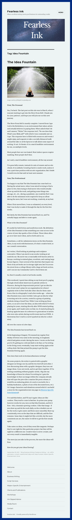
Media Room (12, 504)
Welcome (10, 467)
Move (18, 456)
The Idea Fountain (21, 62)
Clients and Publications (16, 490)
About (9, 472)
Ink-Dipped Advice (14, 499)
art (48, 452)
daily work (31, 454)
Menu (60, 12)
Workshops (11, 495)
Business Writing (29, 452)
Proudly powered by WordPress (26, 514)
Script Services (12, 481)
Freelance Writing (40, 452)
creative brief (23, 454)
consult (16, 454)
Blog (22, 452)
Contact (10, 508)
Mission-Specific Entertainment (18, 486)
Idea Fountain (39, 454)
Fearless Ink (15, 11)
